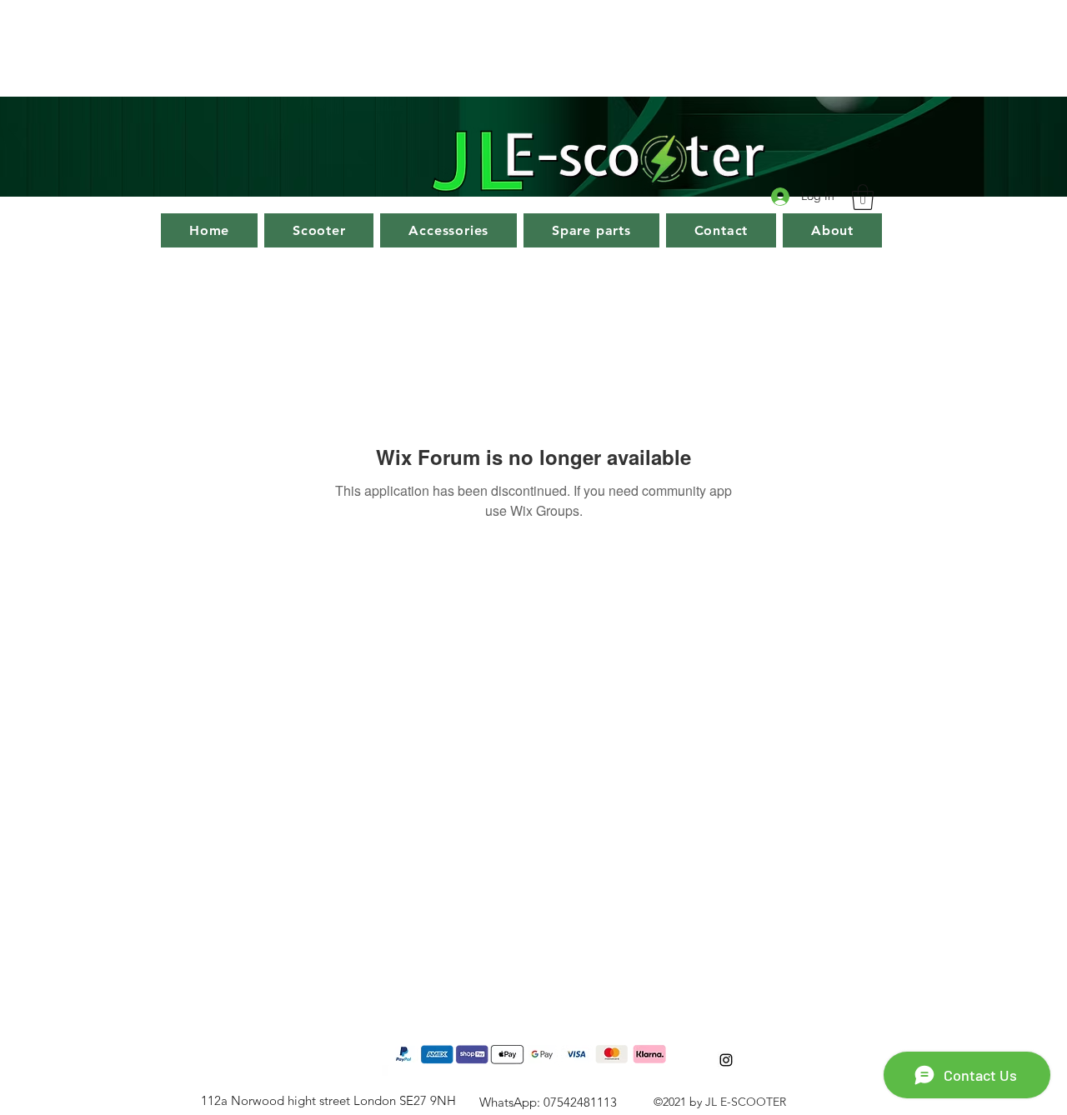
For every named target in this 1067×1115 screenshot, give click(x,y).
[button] (863, 197)
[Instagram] (726, 1060)
